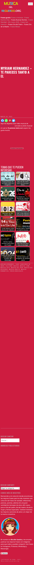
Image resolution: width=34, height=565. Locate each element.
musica (16, 266)
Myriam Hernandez (7, 264)
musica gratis (14, 269)
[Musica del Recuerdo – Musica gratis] (11, 12)
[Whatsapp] (6, 120)
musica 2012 (5, 267)
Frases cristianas (17, 18)
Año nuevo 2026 (13, 22)
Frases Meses (15, 27)
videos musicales (16, 271)
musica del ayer (17, 267)
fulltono (9, 266)
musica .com (24, 266)
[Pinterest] (10, 120)
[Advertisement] (17, 47)
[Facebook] (2, 120)
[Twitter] (13, 120)
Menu (30, 4)
